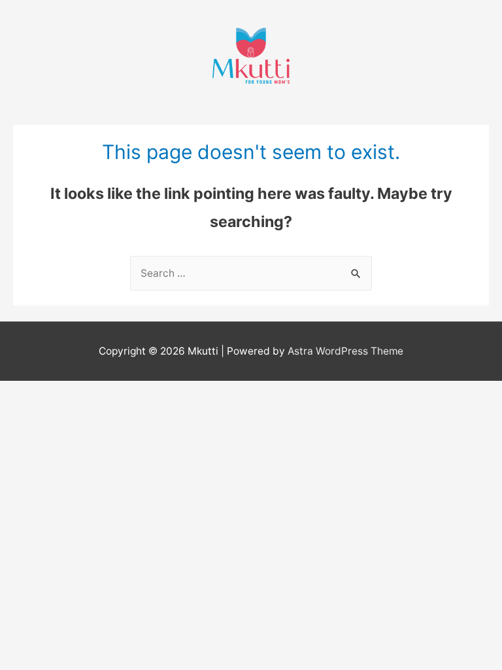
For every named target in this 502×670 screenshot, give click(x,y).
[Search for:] (251, 273)
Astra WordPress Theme (345, 351)
